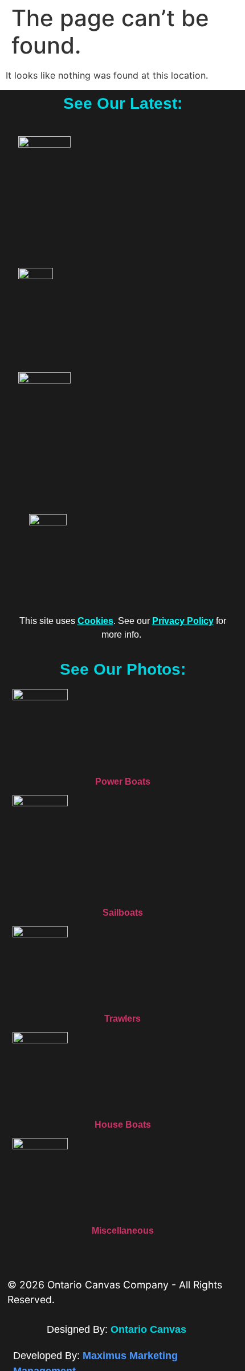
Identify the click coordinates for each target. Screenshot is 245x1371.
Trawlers (122, 1018)
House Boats (123, 1124)
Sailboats (123, 912)
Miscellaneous (123, 1230)
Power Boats (122, 781)
